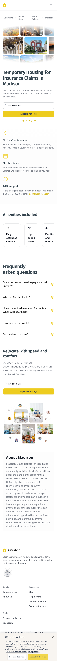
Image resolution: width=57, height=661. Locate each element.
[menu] (51, 5)
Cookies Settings (16, 657)
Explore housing (28, 114)
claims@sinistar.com (39, 194)
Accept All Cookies (38, 657)
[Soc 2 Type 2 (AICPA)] (7, 572)
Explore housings (28, 391)
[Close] (53, 637)
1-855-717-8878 (11, 194)
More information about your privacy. (23, 652)
